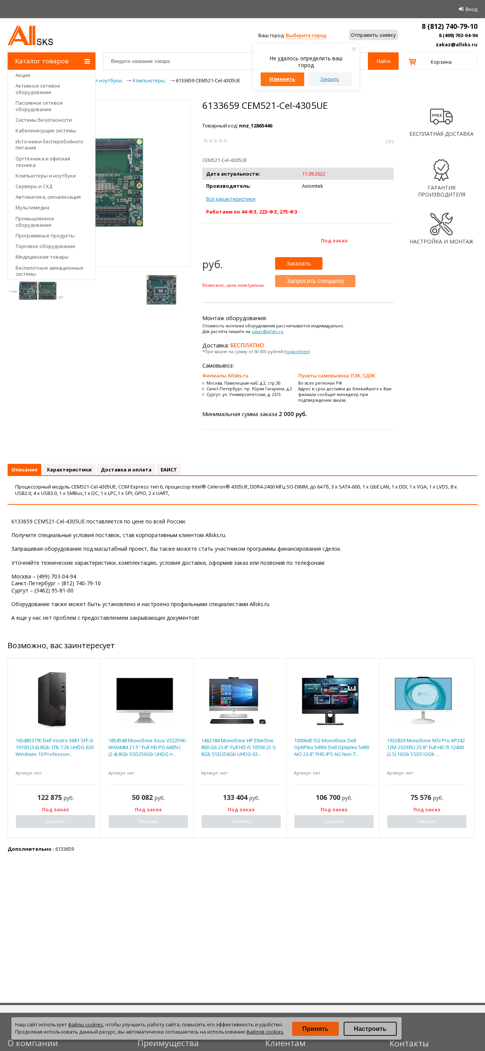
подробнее (297, 351)
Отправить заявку (373, 34)
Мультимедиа (32, 207)
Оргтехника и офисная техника (43, 161)
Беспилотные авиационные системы (49, 271)
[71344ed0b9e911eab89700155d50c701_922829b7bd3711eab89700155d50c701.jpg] (161, 290)
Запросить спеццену (315, 281)
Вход (471, 9)
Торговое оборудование (45, 246)
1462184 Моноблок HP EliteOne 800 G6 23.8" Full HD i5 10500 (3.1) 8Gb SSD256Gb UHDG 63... (238, 747)
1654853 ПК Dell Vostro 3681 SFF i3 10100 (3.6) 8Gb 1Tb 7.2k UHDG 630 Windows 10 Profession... (55, 747)
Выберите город (306, 35)
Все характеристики (230, 198)
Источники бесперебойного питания (49, 144)
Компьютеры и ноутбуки (46, 175)
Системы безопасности (44, 119)
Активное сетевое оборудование (38, 89)
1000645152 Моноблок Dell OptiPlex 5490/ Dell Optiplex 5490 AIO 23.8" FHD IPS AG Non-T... (331, 747)
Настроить (370, 1029)
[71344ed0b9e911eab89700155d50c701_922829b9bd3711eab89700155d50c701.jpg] (36, 290)
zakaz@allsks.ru (456, 44)
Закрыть (329, 79)
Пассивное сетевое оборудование (39, 106)
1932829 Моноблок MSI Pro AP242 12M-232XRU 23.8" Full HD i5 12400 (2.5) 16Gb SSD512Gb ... (426, 747)
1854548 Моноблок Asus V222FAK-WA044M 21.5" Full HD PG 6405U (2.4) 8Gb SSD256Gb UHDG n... (147, 747)
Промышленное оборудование (35, 221)
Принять (315, 1029)
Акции (23, 75)
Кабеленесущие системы (46, 130)
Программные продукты (45, 235)
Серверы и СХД (34, 186)
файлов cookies (264, 1031)
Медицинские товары (42, 256)
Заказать (298, 263)
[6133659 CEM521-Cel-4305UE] (99, 237)
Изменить (282, 79)
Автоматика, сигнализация (48, 196)
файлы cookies (85, 1024)
